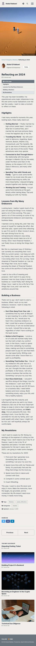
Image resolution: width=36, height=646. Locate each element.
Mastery (11, 502)
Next (26, 533)
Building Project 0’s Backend (13, 565)
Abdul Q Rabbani (13, 64)
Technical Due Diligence (11, 624)
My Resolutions (7, 92)
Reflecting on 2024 (13, 74)
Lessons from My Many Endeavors (13, 87)
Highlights (6, 84)
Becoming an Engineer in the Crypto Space (16, 593)
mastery (15, 505)
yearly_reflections (22, 502)
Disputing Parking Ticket (11, 546)
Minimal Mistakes (29, 642)
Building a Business (8, 89)
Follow (26, 67)
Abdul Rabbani (11, 4)
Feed (11, 639)
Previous (9, 533)
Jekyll (22, 642)
